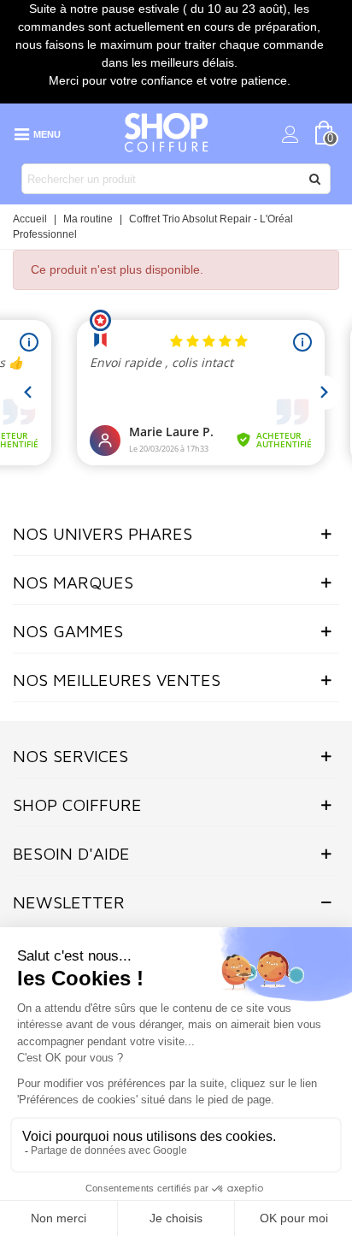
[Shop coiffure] (167, 133)
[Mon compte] (290, 133)
